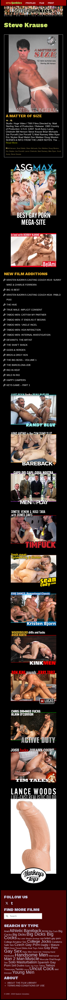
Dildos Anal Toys (29, 948)
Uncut (26, 969)
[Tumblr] (12, 903)
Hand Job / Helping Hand (44, 952)
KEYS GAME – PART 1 (18, 385)
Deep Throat (15, 948)
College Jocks (39, 941)
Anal (6, 931)
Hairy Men (27, 952)
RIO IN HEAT (13, 370)
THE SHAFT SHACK (17, 345)
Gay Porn (51, 948)
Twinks (19, 969)
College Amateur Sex (15, 941)
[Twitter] (7, 903)
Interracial (54, 955)
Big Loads (21, 939)
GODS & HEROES (16, 350)
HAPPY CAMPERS (16, 380)
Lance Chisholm (31, 151)
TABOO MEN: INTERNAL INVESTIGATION (28, 335)
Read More (11, 142)
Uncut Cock (41, 968)
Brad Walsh (21, 148)
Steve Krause (16, 154)
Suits (27, 965)
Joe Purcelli (19, 151)
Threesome (9, 969)
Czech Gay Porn (27, 945)
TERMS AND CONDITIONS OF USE (26, 985)
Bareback (32, 930)
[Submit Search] (6, 916)
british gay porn (52, 938)
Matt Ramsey (42, 151)
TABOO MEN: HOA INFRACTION (24, 330)
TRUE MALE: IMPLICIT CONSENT (24, 309)
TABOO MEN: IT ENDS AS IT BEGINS (26, 319)
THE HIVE (12, 304)
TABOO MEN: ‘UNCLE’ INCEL (22, 324)
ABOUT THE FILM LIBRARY (22, 983)
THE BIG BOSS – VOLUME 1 (22, 360)
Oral (51, 959)
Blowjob (29, 939)
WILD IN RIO (13, 375)
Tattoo (42, 966)
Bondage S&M (38, 939)
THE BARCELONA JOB (18, 365)
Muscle (32, 958)
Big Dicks (19, 934)
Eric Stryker (10, 151)
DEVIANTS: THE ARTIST (19, 340)
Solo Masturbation (22, 962)
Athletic (16, 930)
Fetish (40, 948)
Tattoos (50, 965)
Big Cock (53, 931)
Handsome (9, 956)
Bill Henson (11, 148)
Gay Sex (13, 951)
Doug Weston (54, 148)
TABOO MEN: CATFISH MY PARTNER (26, 314)
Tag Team (34, 966)
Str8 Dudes (17, 965)
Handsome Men (31, 955)
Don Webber (43, 148)
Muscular (44, 959)
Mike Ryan (52, 151)
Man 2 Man (14, 959)
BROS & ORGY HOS (17, 355)
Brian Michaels (32, 148)
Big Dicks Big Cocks (29, 936)
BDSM (45, 931)
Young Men (23, 972)
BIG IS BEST (13, 289)
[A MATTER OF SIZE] (33, 74)
